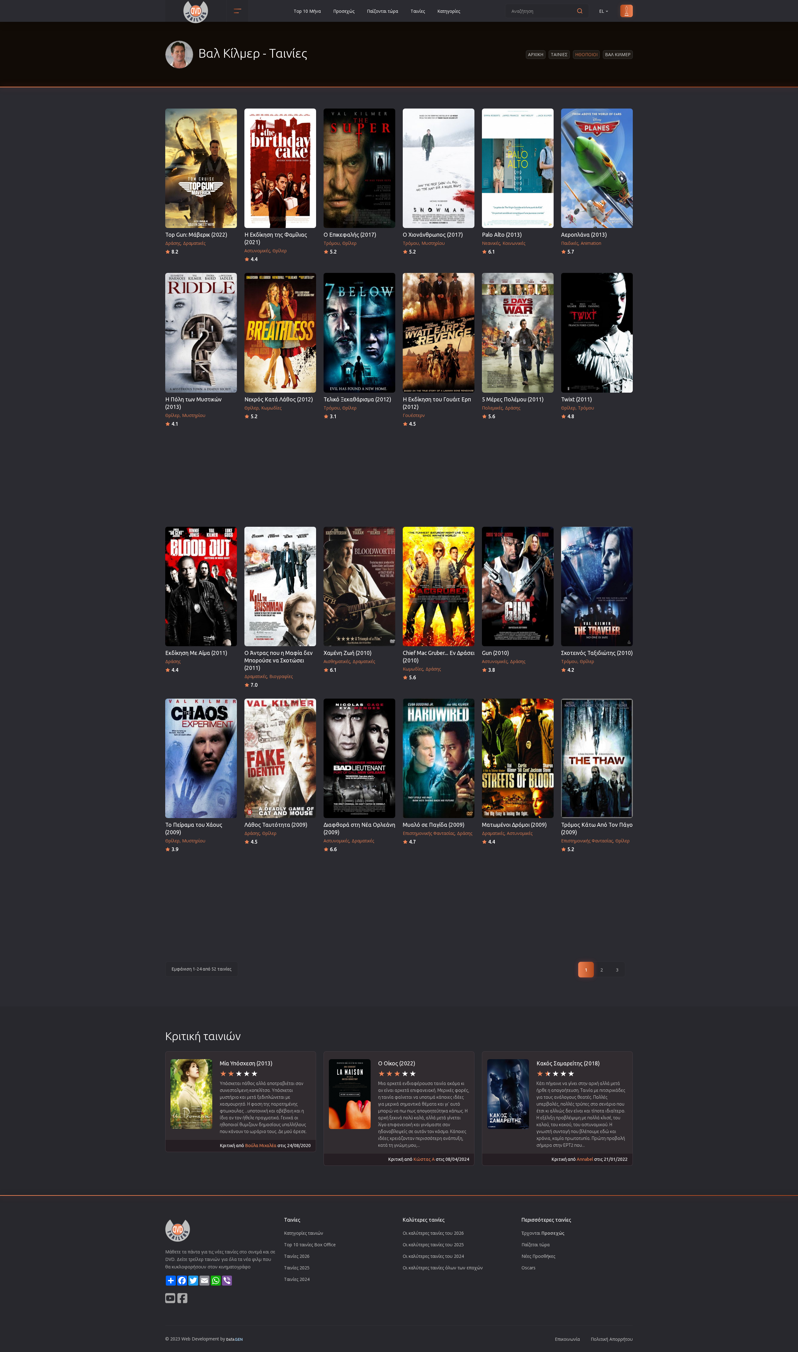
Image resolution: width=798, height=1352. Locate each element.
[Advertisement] (399, 475)
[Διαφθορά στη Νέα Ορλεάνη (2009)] (359, 758)
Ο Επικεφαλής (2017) (350, 235)
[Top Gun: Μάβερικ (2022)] (201, 168)
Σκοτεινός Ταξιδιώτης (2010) (597, 653)
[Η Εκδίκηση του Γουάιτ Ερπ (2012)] (438, 332)
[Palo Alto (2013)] (518, 168)
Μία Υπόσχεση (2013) (246, 1063)
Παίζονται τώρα (382, 11)
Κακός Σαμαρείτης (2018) (568, 1063)
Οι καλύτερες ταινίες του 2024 (433, 1256)
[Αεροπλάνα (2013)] (597, 168)
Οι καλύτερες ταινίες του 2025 (433, 1245)
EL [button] (601, 11)
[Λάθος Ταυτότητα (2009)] (280, 758)
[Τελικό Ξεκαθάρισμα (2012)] (359, 332)
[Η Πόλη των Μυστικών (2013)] (201, 332)
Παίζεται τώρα (536, 1245)
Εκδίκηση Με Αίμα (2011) (196, 653)
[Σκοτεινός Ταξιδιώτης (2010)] (597, 586)
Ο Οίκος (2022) (396, 1063)
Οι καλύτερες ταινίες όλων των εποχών (443, 1268)
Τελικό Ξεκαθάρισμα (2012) (357, 399)
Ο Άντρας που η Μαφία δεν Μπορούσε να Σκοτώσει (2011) (278, 660)
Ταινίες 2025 (297, 1268)
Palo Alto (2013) (502, 235)
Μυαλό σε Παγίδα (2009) (433, 825)
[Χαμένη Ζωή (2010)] (359, 586)
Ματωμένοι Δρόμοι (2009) (514, 825)
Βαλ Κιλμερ (618, 54)
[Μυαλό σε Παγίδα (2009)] (438, 758)
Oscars (529, 1268)
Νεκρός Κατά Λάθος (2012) (278, 399)
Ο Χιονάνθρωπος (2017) (433, 235)
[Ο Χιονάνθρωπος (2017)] (438, 168)
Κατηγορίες (448, 11)
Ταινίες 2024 (297, 1279)
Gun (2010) (495, 653)
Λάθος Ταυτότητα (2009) (275, 825)
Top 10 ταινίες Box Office (310, 1245)
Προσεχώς (343, 11)
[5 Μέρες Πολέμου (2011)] (518, 332)
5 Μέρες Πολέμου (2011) (513, 399)
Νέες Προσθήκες (538, 1256)
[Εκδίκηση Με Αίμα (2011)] (201, 586)
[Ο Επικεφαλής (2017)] (359, 168)
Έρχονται (543, 1233)
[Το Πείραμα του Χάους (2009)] (201, 758)
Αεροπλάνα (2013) (584, 235)
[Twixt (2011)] (597, 332)
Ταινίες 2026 (297, 1256)
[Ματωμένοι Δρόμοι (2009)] (518, 758)
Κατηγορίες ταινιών (303, 1233)
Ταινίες (418, 11)
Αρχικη (535, 54)
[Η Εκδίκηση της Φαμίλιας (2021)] (280, 168)
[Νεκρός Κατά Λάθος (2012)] (280, 332)
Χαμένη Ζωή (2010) (348, 653)
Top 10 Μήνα (307, 11)
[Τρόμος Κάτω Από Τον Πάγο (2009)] (597, 758)
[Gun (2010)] (518, 586)
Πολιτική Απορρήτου (612, 1339)
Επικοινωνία (567, 1339)
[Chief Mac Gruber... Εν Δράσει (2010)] (438, 586)
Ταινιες (559, 54)
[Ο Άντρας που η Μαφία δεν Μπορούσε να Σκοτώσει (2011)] (280, 586)
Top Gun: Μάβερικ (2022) (196, 235)
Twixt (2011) (576, 399)
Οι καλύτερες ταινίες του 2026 (433, 1233)
